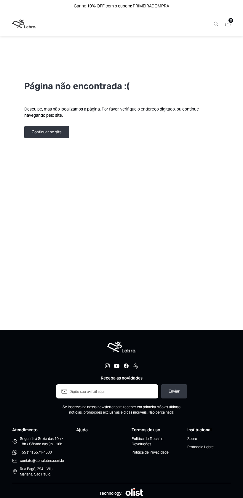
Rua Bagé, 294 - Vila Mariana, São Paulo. (36, 471)
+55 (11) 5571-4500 (36, 452)
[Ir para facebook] (126, 366)
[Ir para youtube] (116, 366)
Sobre (192, 438)
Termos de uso (146, 430)
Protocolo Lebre (200, 447)
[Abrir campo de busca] (216, 24)
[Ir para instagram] (107, 366)
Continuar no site (47, 131)
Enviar (174, 391)
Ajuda (82, 430)
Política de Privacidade (150, 452)
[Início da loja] (24, 24)
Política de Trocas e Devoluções (147, 441)
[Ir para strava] (135, 366)
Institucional (199, 430)
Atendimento (25, 430)
